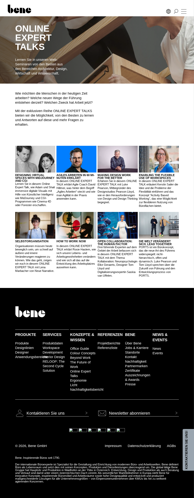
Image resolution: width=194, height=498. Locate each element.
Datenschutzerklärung (144, 446)
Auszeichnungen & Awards (137, 377)
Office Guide (79, 349)
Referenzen (110, 335)
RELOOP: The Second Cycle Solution (54, 366)
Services (52, 335)
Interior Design (54, 357)
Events (158, 353)
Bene (130, 335)
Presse (130, 384)
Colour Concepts (82, 353)
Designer (22, 352)
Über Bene (133, 343)
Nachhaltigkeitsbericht (83, 389)
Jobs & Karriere (137, 348)
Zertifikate (132, 371)
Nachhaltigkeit (135, 361)
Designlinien (24, 348)
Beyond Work (80, 358)
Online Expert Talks (80, 373)
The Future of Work (80, 364)
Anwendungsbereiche (28, 357)
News (157, 349)
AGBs (171, 446)
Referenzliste (107, 348)
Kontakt (131, 357)
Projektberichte (109, 343)
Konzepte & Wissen (82, 337)
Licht (73, 385)
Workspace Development (53, 350)
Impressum (113, 446)
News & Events (160, 337)
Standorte (132, 352)
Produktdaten (53, 343)
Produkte (25, 335)
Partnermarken (136, 366)
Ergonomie (78, 380)
